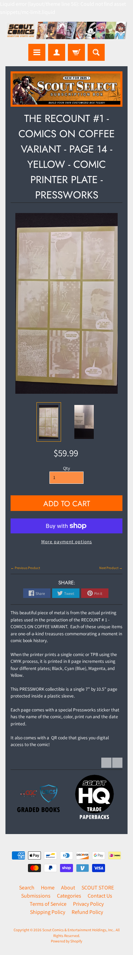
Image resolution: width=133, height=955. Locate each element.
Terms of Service (48, 903)
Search (26, 887)
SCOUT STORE (98, 887)
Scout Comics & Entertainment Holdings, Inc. (78, 929)
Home (48, 887)
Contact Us (100, 895)
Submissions (35, 895)
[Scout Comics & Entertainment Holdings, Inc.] (66, 31)
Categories (69, 895)
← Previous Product (25, 568)
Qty (66, 468)
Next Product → (110, 568)
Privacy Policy (88, 903)
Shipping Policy (47, 912)
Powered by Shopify (66, 941)
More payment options (66, 541)
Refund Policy (87, 912)
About (68, 887)
